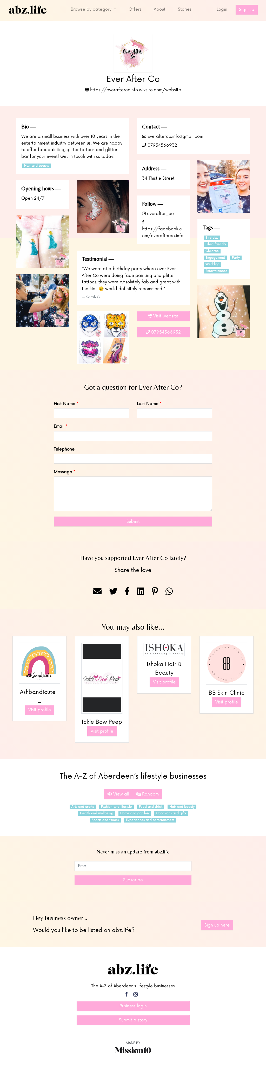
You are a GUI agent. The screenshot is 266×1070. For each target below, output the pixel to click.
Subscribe (133, 880)
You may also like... (133, 626)
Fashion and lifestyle (116, 807)
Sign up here (217, 925)
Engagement (215, 258)
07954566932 (161, 145)
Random (150, 794)
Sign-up (246, 9)
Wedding (212, 264)
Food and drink (150, 807)
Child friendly (215, 244)
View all (120, 794)
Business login (133, 1006)
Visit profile (39, 710)
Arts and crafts (82, 807)
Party (236, 258)
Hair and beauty (36, 166)
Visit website (165, 316)
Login (222, 9)
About (159, 9)
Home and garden (134, 813)
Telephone (64, 449)
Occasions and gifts (171, 813)
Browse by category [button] (92, 9)
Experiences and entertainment (150, 820)
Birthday (211, 238)
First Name (64, 403)
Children (212, 251)
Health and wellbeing (96, 813)
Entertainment (216, 271)
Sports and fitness (105, 820)
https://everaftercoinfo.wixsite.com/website (135, 90)
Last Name (147, 403)
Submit (133, 521)
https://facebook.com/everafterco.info (162, 232)
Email (59, 426)
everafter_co (160, 213)
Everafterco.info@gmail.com (174, 136)
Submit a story (133, 1020)
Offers (135, 9)
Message (63, 471)
